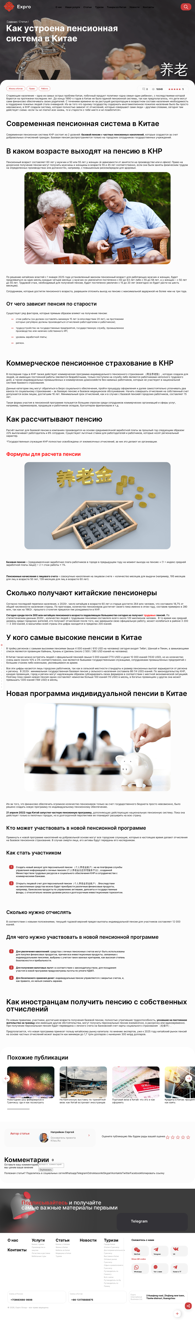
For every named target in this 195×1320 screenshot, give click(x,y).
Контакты (148, 7)
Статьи (87, 7)
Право (32, 88)
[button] (6, 1078)
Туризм (99, 7)
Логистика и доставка (41, 1253)
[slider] (174, 89)
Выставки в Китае (111, 1256)
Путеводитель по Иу (112, 1280)
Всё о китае (108, 1277)
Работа (44, 88)
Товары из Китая (116, 7)
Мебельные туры (39, 1256)
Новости (134, 7)
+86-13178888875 (82, 1299)
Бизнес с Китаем (63, 1244)
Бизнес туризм (38, 1244)
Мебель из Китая (63, 1250)
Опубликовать (46, 1170)
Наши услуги (72, 7)
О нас (59, 7)
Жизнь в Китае (16, 88)
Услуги (38, 1240)
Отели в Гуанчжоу (111, 1247)
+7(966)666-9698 (21, 1299)
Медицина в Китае (63, 1253)
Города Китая (109, 1244)
